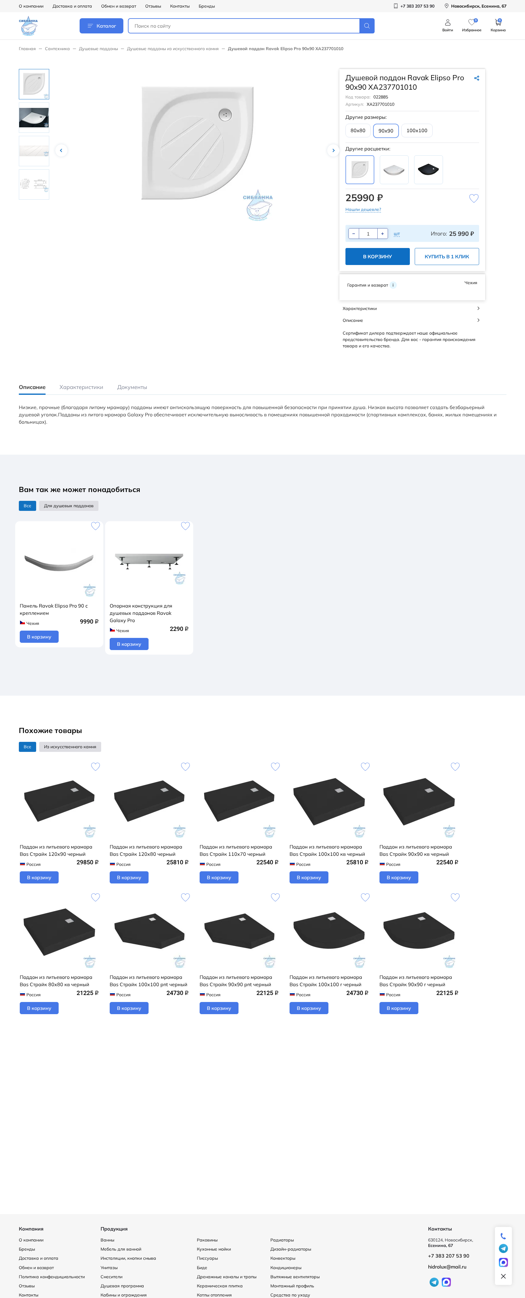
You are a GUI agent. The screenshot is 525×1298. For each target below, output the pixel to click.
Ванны (107, 1240)
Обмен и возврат (118, 6)
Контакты (180, 6)
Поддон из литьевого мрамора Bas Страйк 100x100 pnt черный (148, 980)
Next (333, 150)
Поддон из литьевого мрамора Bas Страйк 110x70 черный (236, 850)
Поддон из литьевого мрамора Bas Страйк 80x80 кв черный (56, 980)
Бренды (207, 6)
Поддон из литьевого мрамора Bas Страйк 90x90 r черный (415, 980)
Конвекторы (282, 1258)
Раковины (207, 1240)
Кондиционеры (285, 1267)
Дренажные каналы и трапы (226, 1276)
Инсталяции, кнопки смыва (128, 1258)
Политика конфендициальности (52, 1276)
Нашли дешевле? (363, 209)
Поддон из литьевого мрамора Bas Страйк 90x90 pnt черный (236, 980)
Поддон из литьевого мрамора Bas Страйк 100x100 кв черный (327, 850)
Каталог (106, 26)
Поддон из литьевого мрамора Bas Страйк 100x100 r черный (326, 980)
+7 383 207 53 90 (448, 1256)
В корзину (377, 256)
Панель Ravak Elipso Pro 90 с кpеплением (54, 609)
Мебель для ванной (121, 1249)
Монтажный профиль (292, 1286)
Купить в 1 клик (447, 256)
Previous (61, 150)
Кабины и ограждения (124, 1295)
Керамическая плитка (220, 1286)
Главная (27, 48)
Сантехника (57, 48)
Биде (202, 1267)
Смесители (111, 1276)
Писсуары (207, 1258)
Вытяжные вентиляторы (295, 1276)
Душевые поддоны (98, 48)
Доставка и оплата (72, 6)
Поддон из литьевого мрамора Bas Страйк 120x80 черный (146, 850)
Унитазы (109, 1267)
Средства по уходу (290, 1295)
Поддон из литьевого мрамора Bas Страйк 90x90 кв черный (415, 850)
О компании (31, 6)
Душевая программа (122, 1286)
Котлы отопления (214, 1295)
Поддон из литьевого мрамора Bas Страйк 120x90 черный (56, 850)
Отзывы (153, 6)
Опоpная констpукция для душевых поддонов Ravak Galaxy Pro (141, 613)
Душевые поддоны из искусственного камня (173, 48)
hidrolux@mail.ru (447, 1267)
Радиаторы (282, 1240)
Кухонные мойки (214, 1249)
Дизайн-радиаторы (290, 1249)
